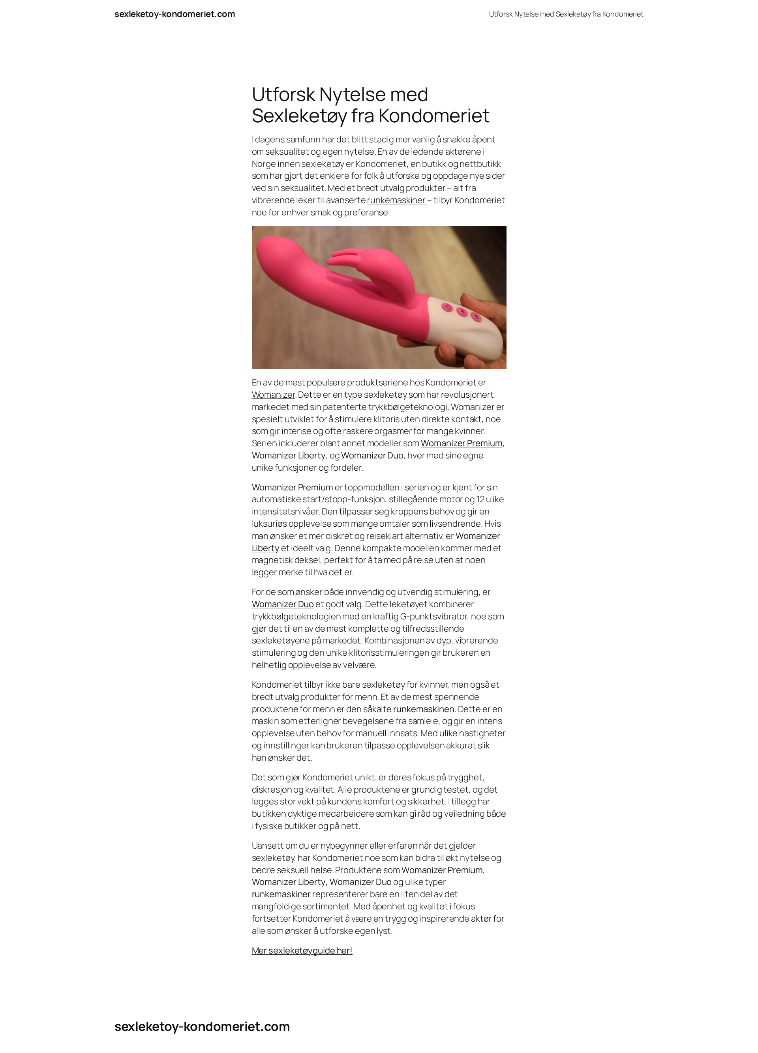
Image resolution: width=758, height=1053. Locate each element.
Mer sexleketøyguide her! (302, 950)
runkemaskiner (397, 200)
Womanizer (273, 394)
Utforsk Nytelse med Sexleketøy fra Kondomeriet (566, 14)
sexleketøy (322, 164)
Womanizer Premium (461, 443)
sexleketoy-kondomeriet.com (174, 14)
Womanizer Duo (283, 604)
